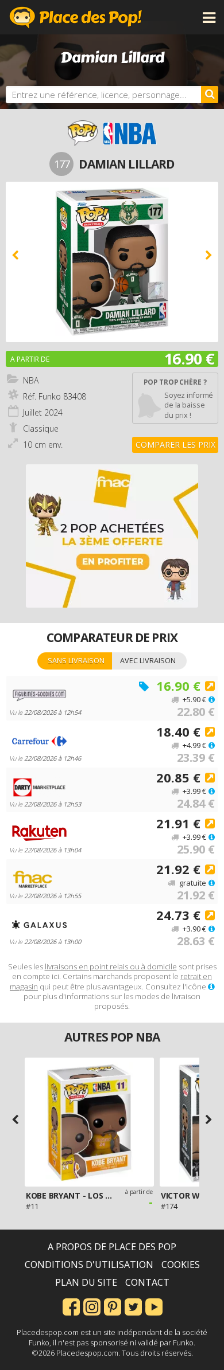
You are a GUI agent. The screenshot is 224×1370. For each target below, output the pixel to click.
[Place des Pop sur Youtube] (154, 1305)
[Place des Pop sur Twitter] (133, 1305)
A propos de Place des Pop (112, 1246)
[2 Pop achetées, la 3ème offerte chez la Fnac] (112, 536)
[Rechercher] (209, 94)
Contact (147, 1282)
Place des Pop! (76, 17)
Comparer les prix (175, 444)
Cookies (180, 1264)
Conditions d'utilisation (89, 1264)
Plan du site (86, 1282)
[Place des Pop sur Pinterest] (112, 1305)
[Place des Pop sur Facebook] (71, 1305)
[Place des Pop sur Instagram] (92, 1305)
